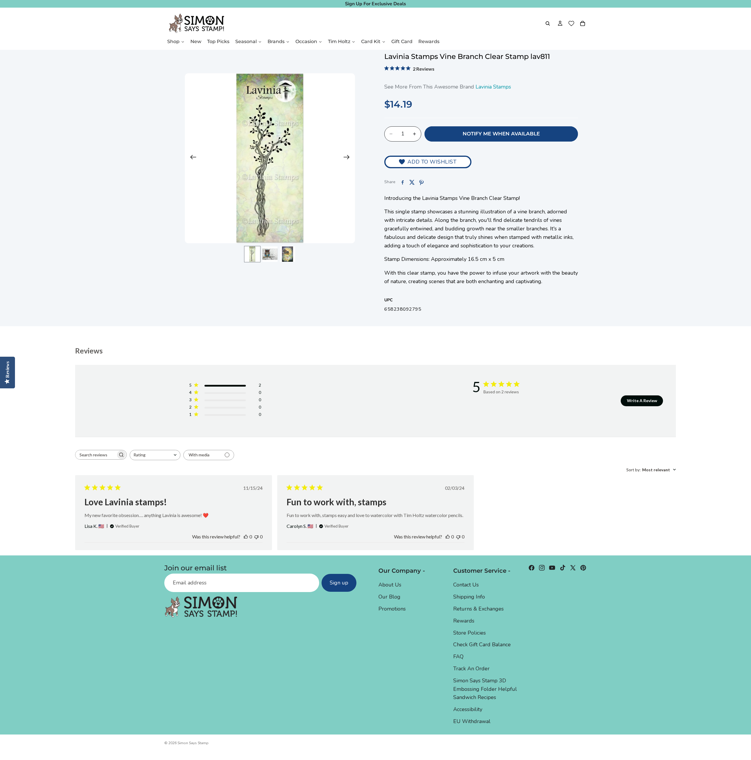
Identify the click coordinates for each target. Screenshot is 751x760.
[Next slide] (348, 158)
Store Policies (469, 632)
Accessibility (467, 709)
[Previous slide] (191, 158)
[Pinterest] (583, 567)
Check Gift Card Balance (482, 644)
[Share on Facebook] (402, 182)
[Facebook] (531, 567)
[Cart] (582, 23)
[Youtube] (552, 567)
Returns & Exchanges (478, 608)
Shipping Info (469, 596)
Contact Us (466, 584)
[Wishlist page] (571, 23)
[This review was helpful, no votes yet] (246, 536)
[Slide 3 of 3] (287, 254)
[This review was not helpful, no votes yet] (256, 536)
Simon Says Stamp (193, 743)
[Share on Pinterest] (421, 182)
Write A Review (642, 400)
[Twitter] (572, 567)
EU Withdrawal (471, 721)
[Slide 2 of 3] (270, 254)
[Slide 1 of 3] (252, 254)
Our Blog (389, 596)
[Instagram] (541, 567)
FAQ (458, 656)
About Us (389, 584)
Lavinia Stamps (493, 86)
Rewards (463, 620)
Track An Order (471, 668)
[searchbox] (95, 454)
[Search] (547, 23)
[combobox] (155, 455)
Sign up (339, 582)
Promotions (392, 608)
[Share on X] (411, 182)
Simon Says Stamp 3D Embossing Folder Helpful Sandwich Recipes (485, 689)
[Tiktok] (562, 567)
